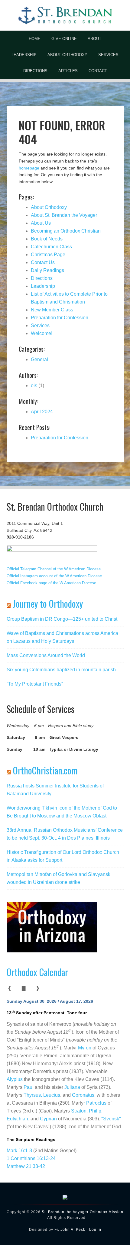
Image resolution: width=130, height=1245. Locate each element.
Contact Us (43, 262)
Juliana (72, 1087)
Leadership (43, 286)
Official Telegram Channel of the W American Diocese (54, 569)
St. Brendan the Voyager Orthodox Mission (82, 1212)
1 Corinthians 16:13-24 (31, 1158)
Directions (42, 278)
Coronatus (83, 1095)
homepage (29, 168)
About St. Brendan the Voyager (64, 215)
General (39, 359)
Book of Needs (47, 238)
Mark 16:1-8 (19, 1150)
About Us (41, 223)
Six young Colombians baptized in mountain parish (61, 669)
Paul (29, 1087)
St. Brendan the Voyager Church (65, 15)
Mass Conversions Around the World (46, 655)
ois (34, 385)
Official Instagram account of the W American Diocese (54, 576)
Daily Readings (47, 270)
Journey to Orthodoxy (48, 603)
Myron (84, 1047)
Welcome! (41, 333)
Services (40, 325)
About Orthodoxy (49, 207)
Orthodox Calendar (37, 972)
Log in (95, 1229)
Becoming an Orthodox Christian (66, 230)
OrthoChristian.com (45, 770)
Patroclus (96, 1103)
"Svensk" (111, 1118)
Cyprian (48, 1118)
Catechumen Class (51, 246)
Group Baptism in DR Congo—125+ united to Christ (62, 619)
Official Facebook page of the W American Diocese (51, 583)
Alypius (15, 1079)
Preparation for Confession (59, 317)
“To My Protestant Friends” (35, 683)
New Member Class (52, 309)
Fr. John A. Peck (69, 1229)
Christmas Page (48, 254)
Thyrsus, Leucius (42, 1095)
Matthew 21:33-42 (26, 1166)
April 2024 (42, 411)
